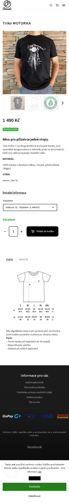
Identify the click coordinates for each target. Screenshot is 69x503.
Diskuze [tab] (23, 259)
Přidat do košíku (45, 231)
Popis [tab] (9, 259)
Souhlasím (34, 487)
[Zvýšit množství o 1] (21, 231)
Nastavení (34, 478)
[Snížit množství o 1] (5, 231)
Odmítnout (34, 496)
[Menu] (63, 5)
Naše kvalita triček (34, 382)
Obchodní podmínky (34, 387)
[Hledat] (51, 5)
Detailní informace (14, 193)
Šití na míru (34, 402)
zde (39, 471)
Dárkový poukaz (34, 397)
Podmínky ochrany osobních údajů (34, 392)
